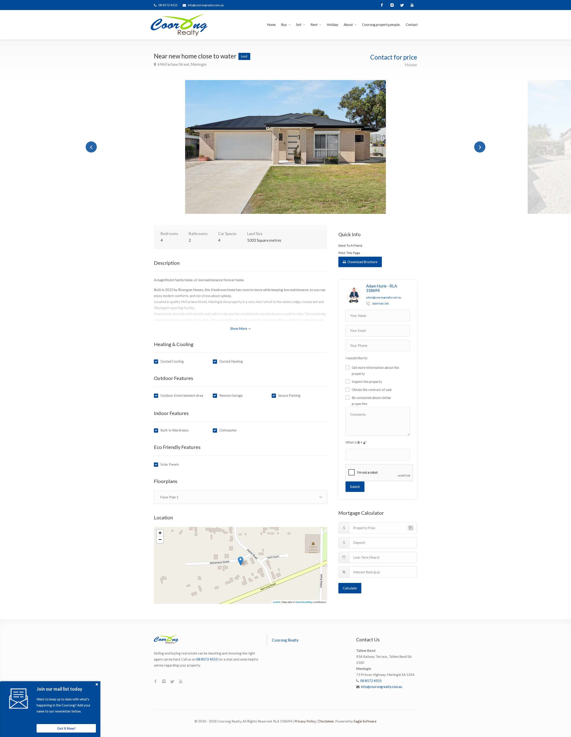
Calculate (350, 588)
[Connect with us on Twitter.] (402, 5)
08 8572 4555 (168, 5)
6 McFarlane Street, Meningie (181, 64)
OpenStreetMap (303, 602)
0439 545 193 (380, 303)
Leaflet (276, 602)
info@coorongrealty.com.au (206, 5)
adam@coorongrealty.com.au (383, 297)
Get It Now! (66, 728)
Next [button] (479, 147)
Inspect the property (367, 382)
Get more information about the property (375, 370)
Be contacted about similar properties (371, 401)
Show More (239, 328)
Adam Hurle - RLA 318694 (381, 288)
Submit (355, 487)
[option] (285, 147)
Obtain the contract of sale (372, 390)
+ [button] (160, 533)
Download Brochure (362, 262)
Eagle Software (365, 721)
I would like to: (356, 358)
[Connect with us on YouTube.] (412, 5)
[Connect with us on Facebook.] (382, 5)
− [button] (160, 539)
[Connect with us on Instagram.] (392, 5)
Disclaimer (326, 721)
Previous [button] (91, 147)
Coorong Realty (285, 640)
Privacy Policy (305, 721)
